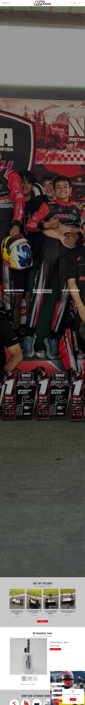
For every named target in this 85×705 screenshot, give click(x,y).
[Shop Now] (3, 3)
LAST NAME (54, 686)
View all (42, 621)
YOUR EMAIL (54, 691)
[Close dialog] (84, 672)
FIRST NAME (54, 681)
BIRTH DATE (54, 695)
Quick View (17, 598)
